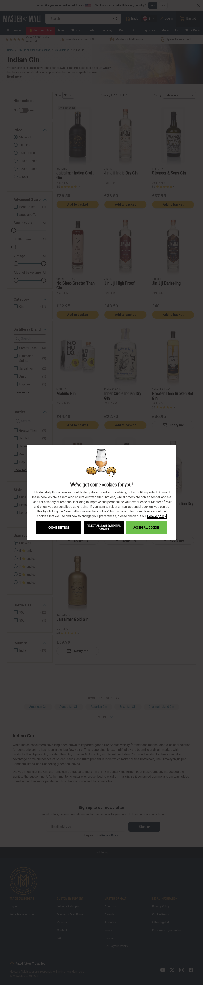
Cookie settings (58, 527)
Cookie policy (156, 516)
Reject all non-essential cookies (104, 527)
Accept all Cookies (146, 527)
